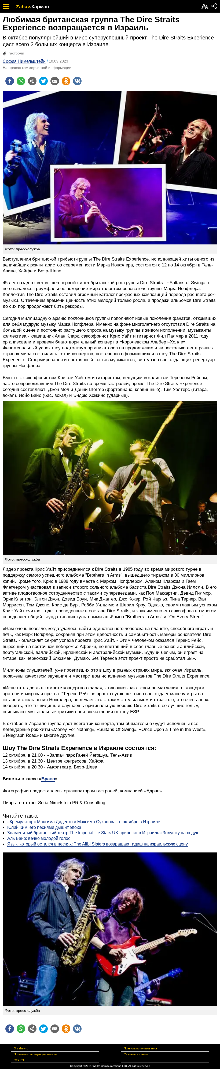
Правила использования (140, 1048)
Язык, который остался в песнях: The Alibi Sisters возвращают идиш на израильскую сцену (97, 844)
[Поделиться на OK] (66, 81)
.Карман (39, 6)
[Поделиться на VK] (77, 81)
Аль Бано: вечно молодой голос (38, 838)
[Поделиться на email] (54, 81)
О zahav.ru (21, 1048)
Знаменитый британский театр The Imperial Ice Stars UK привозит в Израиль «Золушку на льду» (102, 832)
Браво (48, 778)
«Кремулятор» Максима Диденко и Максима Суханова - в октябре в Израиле (83, 821)
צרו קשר (19, 1059)
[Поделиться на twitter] (43, 81)
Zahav (23, 6)
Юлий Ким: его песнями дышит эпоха (44, 827)
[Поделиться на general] (32, 81)
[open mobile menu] (6, 6)
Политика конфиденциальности (35, 1054)
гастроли (16, 53)
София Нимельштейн (24, 61)
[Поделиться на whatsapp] (21, 81)
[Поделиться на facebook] (9, 81)
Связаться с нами (136, 1054)
